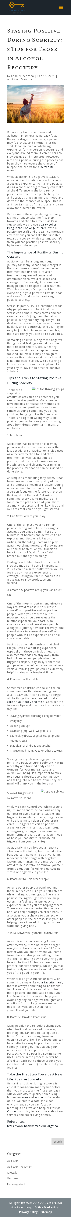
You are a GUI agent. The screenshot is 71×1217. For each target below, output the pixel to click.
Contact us (14, 1111)
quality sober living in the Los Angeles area (32, 226)
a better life (46, 167)
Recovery (13, 1178)
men (25, 1097)
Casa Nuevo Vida (22, 76)
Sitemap (46, 1212)
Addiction (13, 1160)
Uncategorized (16, 1184)
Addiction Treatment (21, 79)
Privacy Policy (28, 1212)
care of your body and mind (25, 702)
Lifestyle (12, 1172)
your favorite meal (49, 982)
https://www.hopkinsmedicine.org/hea (32, 1126)
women (40, 1097)
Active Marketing (46, 1207)
